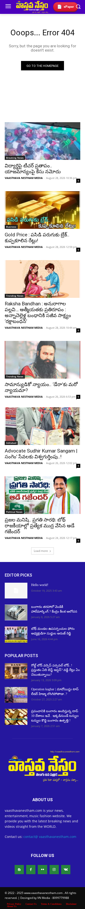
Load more (41, 551)
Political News (14, 511)
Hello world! (39, 585)
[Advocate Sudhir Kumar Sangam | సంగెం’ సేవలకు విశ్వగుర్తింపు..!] (42, 426)
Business (11, 226)
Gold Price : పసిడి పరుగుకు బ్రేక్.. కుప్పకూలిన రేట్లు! (37, 237)
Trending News (14, 295)
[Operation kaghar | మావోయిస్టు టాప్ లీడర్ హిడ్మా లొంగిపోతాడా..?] (16, 695)
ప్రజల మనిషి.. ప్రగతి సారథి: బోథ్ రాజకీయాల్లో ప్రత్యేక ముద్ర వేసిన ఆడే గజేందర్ (40, 525)
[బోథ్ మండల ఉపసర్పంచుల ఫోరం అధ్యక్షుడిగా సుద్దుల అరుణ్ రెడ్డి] (16, 634)
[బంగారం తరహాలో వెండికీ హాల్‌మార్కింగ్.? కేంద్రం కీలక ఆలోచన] (16, 612)
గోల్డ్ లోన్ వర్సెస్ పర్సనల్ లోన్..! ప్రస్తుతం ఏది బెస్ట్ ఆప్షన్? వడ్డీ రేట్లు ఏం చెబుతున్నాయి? (55, 670)
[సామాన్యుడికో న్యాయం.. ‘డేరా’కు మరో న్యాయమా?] (42, 360)
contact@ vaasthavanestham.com (49, 836)
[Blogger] (19, 869)
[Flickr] (42, 869)
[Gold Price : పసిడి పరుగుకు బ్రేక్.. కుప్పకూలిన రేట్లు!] (42, 210)
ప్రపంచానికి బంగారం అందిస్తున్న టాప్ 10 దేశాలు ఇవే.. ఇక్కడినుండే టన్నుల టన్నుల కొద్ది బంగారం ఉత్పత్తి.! (55, 715)
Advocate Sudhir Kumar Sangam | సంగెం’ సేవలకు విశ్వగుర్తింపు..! (41, 454)
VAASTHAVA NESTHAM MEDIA (24, 178)
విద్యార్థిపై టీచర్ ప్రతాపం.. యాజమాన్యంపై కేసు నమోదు (33, 168)
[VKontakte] (65, 869)
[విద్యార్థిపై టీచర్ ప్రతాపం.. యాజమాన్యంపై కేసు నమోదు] (42, 141)
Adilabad (11, 442)
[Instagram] (54, 869)
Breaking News (15, 157)
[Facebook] (30, 869)
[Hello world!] (16, 590)
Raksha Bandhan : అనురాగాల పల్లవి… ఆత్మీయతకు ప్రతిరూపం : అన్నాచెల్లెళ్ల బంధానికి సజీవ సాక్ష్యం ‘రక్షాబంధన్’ (38, 312)
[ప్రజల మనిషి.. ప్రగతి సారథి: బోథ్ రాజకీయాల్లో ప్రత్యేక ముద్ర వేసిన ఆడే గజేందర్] (42, 495)
